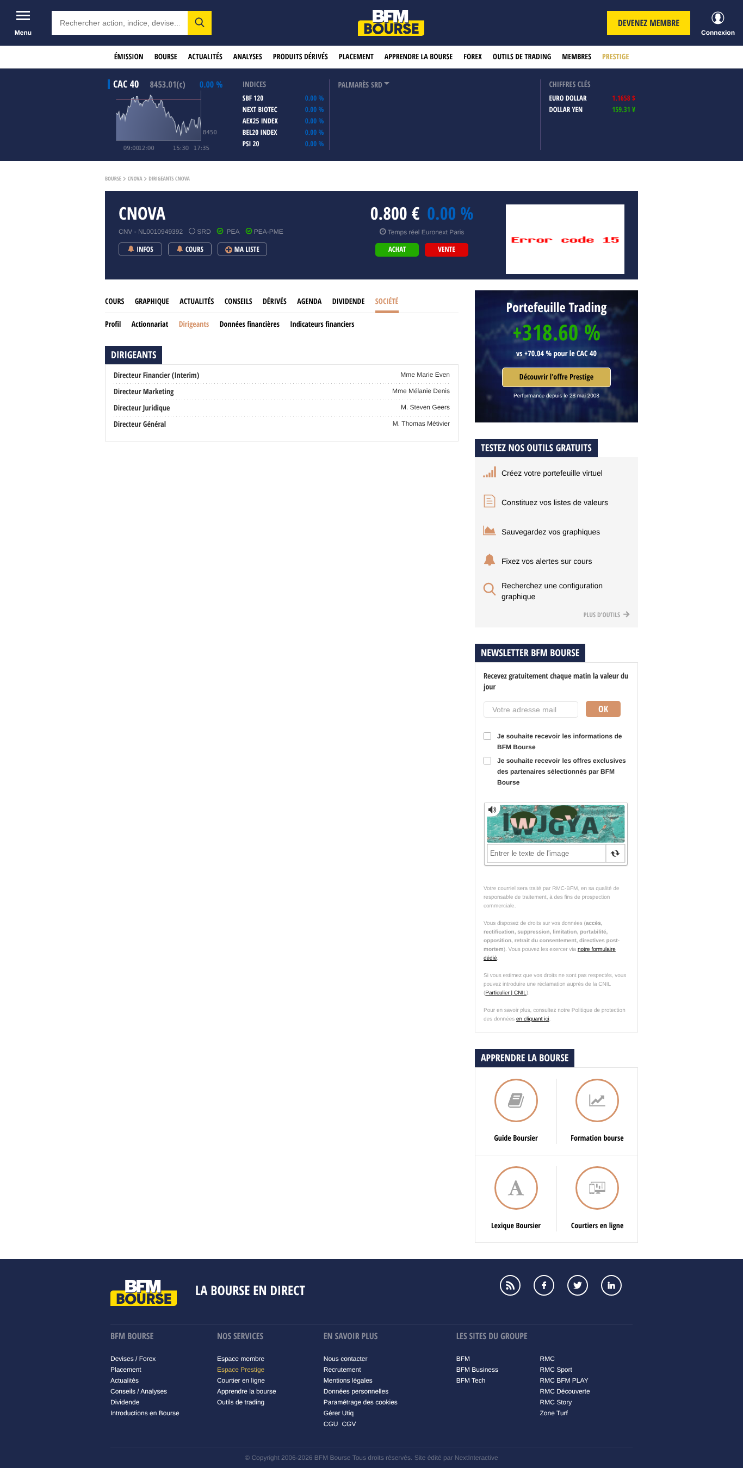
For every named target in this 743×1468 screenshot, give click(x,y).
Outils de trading (522, 57)
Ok (603, 709)
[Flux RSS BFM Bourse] (515, 1286)
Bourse (165, 57)
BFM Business (477, 1369)
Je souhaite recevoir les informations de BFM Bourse (559, 741)
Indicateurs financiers (322, 324)
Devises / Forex (133, 1359)
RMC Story (556, 1402)
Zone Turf (554, 1413)
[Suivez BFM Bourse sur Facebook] (549, 1286)
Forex (472, 57)
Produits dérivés (300, 57)
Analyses (247, 57)
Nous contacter (346, 1359)
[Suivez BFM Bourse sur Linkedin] (617, 1286)
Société (387, 301)
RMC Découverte (565, 1391)
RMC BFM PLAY (564, 1380)
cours (114, 301)
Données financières (250, 324)
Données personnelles (356, 1391)
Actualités (205, 57)
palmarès (353, 85)
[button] (200, 23)
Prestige (615, 57)
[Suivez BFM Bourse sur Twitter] (583, 1286)
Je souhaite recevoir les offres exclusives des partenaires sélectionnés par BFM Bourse (561, 771)
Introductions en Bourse (144, 1413)
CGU (331, 1424)
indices (254, 84)
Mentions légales (348, 1380)
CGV (349, 1424)
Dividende (348, 301)
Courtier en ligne (241, 1380)
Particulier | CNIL (505, 993)
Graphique (152, 301)
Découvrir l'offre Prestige (556, 377)
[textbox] (120, 23)
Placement (356, 57)
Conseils (238, 301)
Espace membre (240, 1359)
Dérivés (275, 301)
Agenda (309, 301)
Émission (129, 57)
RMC (547, 1359)
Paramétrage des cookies (361, 1402)
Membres (576, 57)
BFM (463, 1359)
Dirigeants (194, 324)
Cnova (135, 179)
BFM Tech (471, 1380)
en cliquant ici (532, 1019)
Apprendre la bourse (419, 57)
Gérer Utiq (339, 1413)
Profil (113, 324)
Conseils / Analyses (138, 1391)
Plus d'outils (603, 614)
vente (446, 249)
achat (397, 249)
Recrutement (342, 1369)
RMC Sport (556, 1369)
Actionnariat (150, 324)
